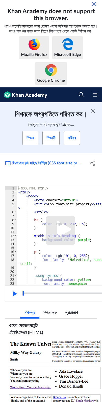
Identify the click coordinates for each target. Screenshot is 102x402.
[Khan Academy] (23, 95)
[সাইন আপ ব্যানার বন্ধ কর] (93, 111)
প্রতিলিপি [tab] (71, 313)
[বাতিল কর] (94, 4)
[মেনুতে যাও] (95, 95)
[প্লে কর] (14, 294)
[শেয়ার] (92, 163)
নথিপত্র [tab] (30, 313)
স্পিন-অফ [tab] (50, 313)
